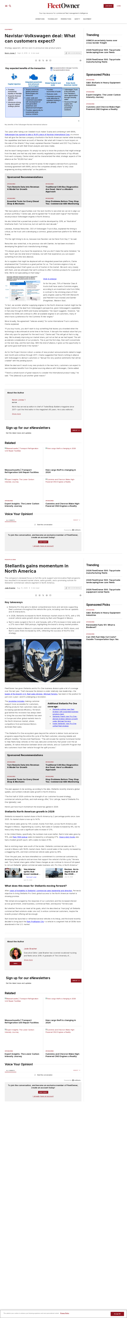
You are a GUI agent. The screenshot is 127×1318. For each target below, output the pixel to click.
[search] (10, 5)
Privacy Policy (64, 1313)
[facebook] (36, 60)
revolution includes (16, 711)
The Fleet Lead (31, 891)
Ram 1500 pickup (20, 849)
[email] (50, 60)
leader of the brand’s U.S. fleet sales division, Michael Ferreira (31, 704)
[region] (43, 535)
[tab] (10, 530)
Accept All (117, 1314)
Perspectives (66, 19)
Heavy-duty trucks (67, 849)
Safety (77, 19)
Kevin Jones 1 (10, 53)
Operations (40, 19)
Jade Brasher (10, 598)
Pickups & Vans (10, 569)
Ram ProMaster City (35, 940)
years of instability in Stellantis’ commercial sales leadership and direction (41, 905)
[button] (6, 5)
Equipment (87, 19)
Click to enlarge (49, 287)
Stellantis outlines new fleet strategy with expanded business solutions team (65, 721)
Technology (53, 19)
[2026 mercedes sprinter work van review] (54, 887)
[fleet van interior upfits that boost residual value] (13, 887)
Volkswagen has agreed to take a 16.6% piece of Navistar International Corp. (37, 135)
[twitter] (43, 60)
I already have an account (43, 556)
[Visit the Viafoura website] (76, 540)
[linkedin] (40, 60)
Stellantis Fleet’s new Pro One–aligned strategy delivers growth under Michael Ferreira (65, 728)
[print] (80, 60)
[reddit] (47, 60)
